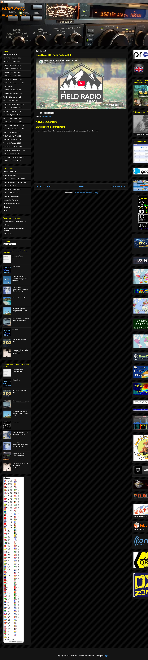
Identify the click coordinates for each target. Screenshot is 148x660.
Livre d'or (6, 207)
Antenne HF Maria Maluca (12, 189)
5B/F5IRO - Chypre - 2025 (12, 58)
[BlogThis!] (47, 113)
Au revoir (15, 329)
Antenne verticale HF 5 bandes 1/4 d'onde (20, 433)
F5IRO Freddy (13, 8)
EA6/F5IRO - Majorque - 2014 (13, 83)
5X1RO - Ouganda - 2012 (12, 111)
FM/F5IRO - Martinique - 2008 (13, 125)
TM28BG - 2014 (9, 86)
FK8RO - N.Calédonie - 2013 (13, 93)
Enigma (6, 225)
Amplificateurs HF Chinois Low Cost (18, 454)
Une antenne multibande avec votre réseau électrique (20, 289)
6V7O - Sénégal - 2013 (11, 100)
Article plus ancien (119, 186)
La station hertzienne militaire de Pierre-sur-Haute (20, 310)
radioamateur (46, 116)
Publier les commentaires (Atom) (86, 193)
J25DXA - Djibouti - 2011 (11, 115)
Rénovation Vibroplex (10, 200)
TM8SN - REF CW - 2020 (12, 72)
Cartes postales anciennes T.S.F (14, 221)
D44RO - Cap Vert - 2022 (12, 69)
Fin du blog (16, 266)
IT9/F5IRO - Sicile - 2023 (12, 65)
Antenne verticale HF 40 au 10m (14, 182)
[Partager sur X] (49, 113)
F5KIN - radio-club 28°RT (12, 161)
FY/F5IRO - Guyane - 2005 (12, 146)
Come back (16, 422)
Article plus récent (43, 186)
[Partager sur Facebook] (51, 113)
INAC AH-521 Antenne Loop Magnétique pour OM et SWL (20, 278)
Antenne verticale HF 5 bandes (14, 179)
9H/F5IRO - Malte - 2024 (11, 61)
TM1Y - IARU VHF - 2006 (12, 136)
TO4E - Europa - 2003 (11, 154)
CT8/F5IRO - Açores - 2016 (12, 79)
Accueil (81, 186)
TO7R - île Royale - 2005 (12, 143)
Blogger (105, 656)
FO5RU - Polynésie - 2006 (12, 139)
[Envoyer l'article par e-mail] (40, 113)
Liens (5, 210)
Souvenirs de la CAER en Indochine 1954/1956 (20, 352)
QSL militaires (8, 234)
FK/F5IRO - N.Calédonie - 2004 (14, 150)
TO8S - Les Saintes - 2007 (12, 132)
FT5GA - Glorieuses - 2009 (12, 122)
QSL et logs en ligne (10, 54)
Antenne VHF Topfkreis (11, 196)
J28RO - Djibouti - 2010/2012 (13, 118)
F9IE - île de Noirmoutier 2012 (13, 104)
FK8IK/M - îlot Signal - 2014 (12, 90)
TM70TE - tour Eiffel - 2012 (12, 107)
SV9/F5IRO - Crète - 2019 (12, 76)
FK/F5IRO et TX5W (19, 298)
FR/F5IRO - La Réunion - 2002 (14, 157)
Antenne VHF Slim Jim (11, 193)
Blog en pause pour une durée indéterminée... (20, 319)
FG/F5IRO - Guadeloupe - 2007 (14, 129)
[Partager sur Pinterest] (53, 113)
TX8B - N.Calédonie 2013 (12, 97)
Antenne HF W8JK (9, 186)
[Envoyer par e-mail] (45, 113)
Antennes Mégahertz (10, 175)
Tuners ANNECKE (9, 171)
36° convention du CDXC (12, 203)
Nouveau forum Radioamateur (17, 257)
